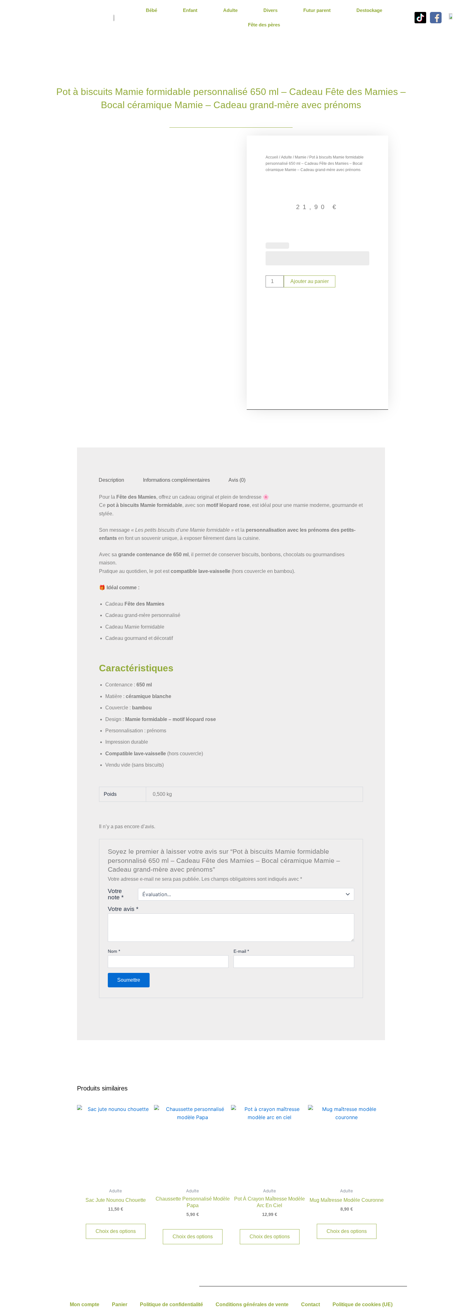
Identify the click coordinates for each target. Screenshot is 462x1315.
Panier (119, 1304)
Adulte (230, 10)
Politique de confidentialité (171, 1304)
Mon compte (84, 1304)
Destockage (369, 10)
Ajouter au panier (309, 281)
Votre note (116, 894)
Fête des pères (264, 24)
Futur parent (317, 10)
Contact (310, 1304)
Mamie (300, 157)
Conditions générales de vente (252, 1304)
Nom (114, 951)
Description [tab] (111, 480)
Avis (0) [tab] (236, 480)
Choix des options (116, 1231)
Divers (270, 10)
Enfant (190, 10)
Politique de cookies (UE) (363, 1304)
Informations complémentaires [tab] (176, 480)
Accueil (272, 157)
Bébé (151, 10)
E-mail (241, 951)
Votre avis (123, 909)
